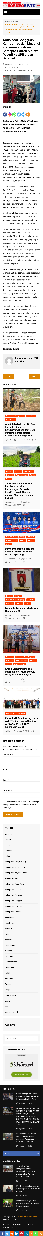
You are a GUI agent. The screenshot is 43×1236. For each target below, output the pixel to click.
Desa (7, 845)
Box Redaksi (8, 1227)
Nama (6, 769)
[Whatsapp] (14, 113)
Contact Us (18, 1224)
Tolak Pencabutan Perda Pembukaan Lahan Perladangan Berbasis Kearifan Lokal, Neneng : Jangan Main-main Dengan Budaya (19, 490)
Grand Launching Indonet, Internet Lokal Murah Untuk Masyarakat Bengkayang (20, 671)
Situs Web (7, 791)
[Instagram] (10, 113)
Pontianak (9, 978)
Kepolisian (22, 70)
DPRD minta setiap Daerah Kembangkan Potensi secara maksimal (28, 1189)
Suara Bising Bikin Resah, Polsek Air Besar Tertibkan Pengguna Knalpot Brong (27, 1096)
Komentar (8, 755)
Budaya (9, 471)
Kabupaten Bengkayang (15, 416)
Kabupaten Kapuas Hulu (15, 867)
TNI (6, 1006)
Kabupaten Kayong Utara (15, 713)
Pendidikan (9, 967)
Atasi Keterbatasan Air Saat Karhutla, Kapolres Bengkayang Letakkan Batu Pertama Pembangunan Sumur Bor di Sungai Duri (20, 430)
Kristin (9, 440)
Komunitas (9, 928)
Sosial (29, 70)
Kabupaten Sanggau (13, 900)
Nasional (9, 475)
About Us (6, 1224)
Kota (7, 934)
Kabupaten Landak (13, 889)
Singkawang (10, 995)
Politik (32, 475)
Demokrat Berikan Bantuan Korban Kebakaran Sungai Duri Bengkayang (19, 551)
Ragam (30, 540)
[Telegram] (24, 113)
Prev (9, 376)
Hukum (15, 70)
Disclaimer (30, 1224)
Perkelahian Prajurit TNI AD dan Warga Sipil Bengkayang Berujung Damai (28, 1203)
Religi (7, 989)
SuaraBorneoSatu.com (27, 1216)
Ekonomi (9, 657)
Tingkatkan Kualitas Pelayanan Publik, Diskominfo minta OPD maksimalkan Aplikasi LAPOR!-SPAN (25, 1171)
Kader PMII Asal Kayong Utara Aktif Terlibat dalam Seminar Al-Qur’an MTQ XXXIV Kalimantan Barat (21, 722)
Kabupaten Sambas (13, 895)
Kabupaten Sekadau (13, 906)
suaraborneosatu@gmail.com (16, 64)
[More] (28, 113)
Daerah (8, 70)
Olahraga (9, 956)
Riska (9, 731)
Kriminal (30, 600)
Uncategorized (19, 664)
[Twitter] (19, 113)
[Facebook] (5, 113)
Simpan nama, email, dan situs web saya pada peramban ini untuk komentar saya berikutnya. (21, 804)
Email (6, 780)
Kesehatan (9, 923)
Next (34, 376)
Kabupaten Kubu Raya (14, 884)
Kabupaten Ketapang (14, 878)
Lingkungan (10, 419)
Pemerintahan (21, 475)
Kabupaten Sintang (13, 911)
